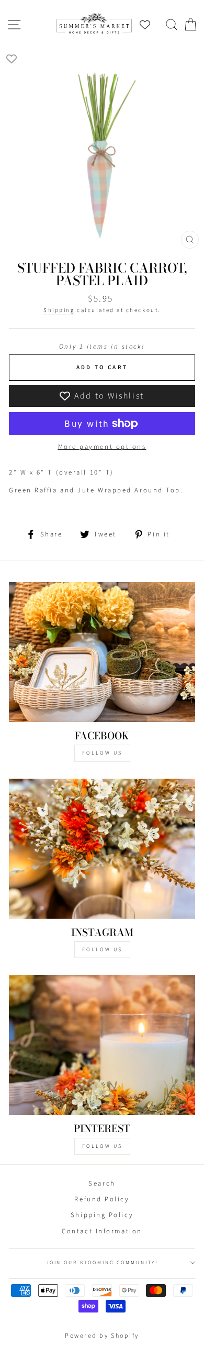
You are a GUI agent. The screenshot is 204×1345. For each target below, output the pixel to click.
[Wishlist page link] (150, 24)
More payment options (102, 446)
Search (101, 1183)
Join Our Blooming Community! (102, 1262)
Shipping (58, 310)
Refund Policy (101, 1199)
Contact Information (102, 1231)
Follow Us (102, 753)
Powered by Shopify (102, 1335)
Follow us (102, 949)
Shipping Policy (102, 1215)
